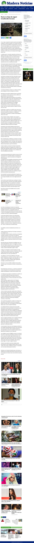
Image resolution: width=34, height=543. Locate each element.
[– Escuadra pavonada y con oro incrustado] (4, 531)
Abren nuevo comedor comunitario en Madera (18, 536)
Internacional (11, 8)
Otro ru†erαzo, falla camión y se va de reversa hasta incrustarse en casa (11, 537)
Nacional (27, 8)
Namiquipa (2, 8)
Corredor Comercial (22, 8)
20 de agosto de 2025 (5, 21)
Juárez (6, 8)
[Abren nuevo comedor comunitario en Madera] (18, 531)
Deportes (15, 8)
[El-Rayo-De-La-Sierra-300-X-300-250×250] (28, 80)
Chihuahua (2, 10)
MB (5, 10)
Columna (31, 8)
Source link (3, 358)
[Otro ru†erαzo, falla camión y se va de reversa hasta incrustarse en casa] (11, 531)
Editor (9, 21)
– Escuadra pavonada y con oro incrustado (3, 536)
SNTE (8, 10)
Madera (13, 21)
